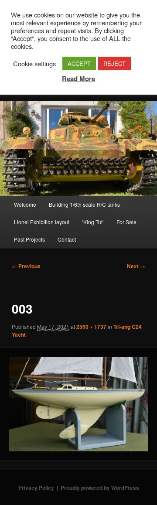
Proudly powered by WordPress (100, 487)
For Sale (126, 221)
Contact (67, 239)
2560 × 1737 (91, 327)
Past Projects (29, 239)
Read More (78, 78)
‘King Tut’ (93, 221)
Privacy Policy (36, 487)
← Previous (26, 266)
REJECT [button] (114, 63)
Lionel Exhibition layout (41, 221)
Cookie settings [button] (34, 64)
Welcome (25, 204)
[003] (78, 404)
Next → (136, 266)
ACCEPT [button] (79, 63)
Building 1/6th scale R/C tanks (84, 204)
